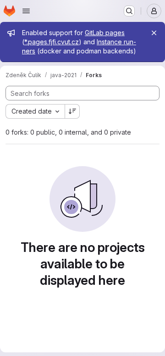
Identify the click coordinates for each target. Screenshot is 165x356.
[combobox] (35, 111)
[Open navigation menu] (26, 11)
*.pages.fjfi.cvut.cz (51, 42)
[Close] (154, 32)
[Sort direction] (72, 111)
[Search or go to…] (129, 10)
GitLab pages (105, 33)
